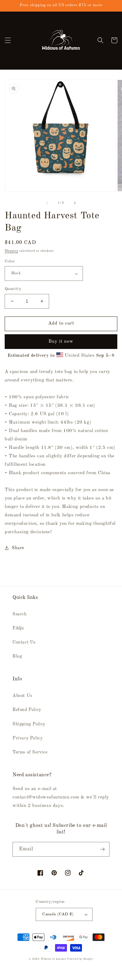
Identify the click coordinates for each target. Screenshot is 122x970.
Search (20, 614)
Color (10, 261)
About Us (22, 696)
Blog (17, 656)
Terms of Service (30, 752)
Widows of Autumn (53, 959)
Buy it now (61, 341)
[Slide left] (47, 203)
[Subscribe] (102, 849)
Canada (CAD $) (58, 914)
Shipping (11, 250)
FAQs (18, 628)
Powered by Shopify (80, 959)
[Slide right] (75, 203)
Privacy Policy (28, 738)
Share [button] (18, 548)
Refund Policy (27, 710)
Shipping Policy (29, 724)
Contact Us (24, 642)
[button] (8, 40)
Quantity (13, 289)
